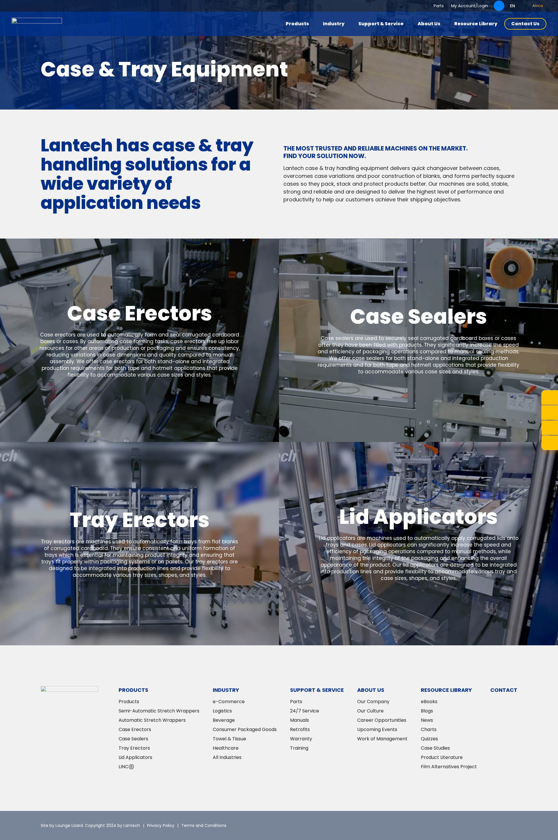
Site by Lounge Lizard (62, 825)
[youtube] (513, 825)
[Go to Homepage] (37, 24)
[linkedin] (478, 825)
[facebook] (495, 825)
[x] (460, 825)
